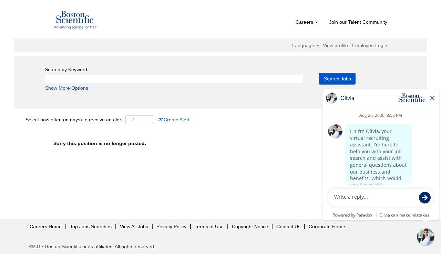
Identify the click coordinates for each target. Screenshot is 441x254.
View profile (335, 45)
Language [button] (304, 45)
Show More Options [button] (66, 88)
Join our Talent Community (358, 22)
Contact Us (288, 226)
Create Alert (175, 119)
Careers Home (46, 226)
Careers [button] (305, 22)
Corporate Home (327, 226)
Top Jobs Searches (91, 226)
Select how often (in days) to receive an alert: (74, 119)
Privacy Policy (171, 226)
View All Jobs (134, 226)
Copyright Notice (250, 226)
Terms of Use (209, 226)
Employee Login (369, 45)
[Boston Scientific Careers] (75, 21)
